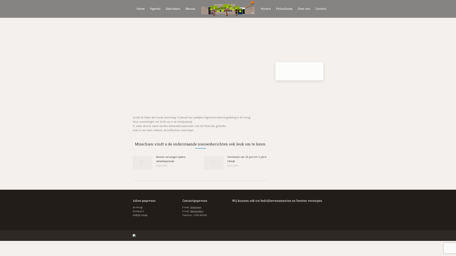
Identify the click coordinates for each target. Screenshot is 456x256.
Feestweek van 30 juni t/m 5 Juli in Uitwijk (246, 159)
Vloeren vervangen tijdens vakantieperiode (171, 159)
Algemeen (195, 207)
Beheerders (196, 211)
